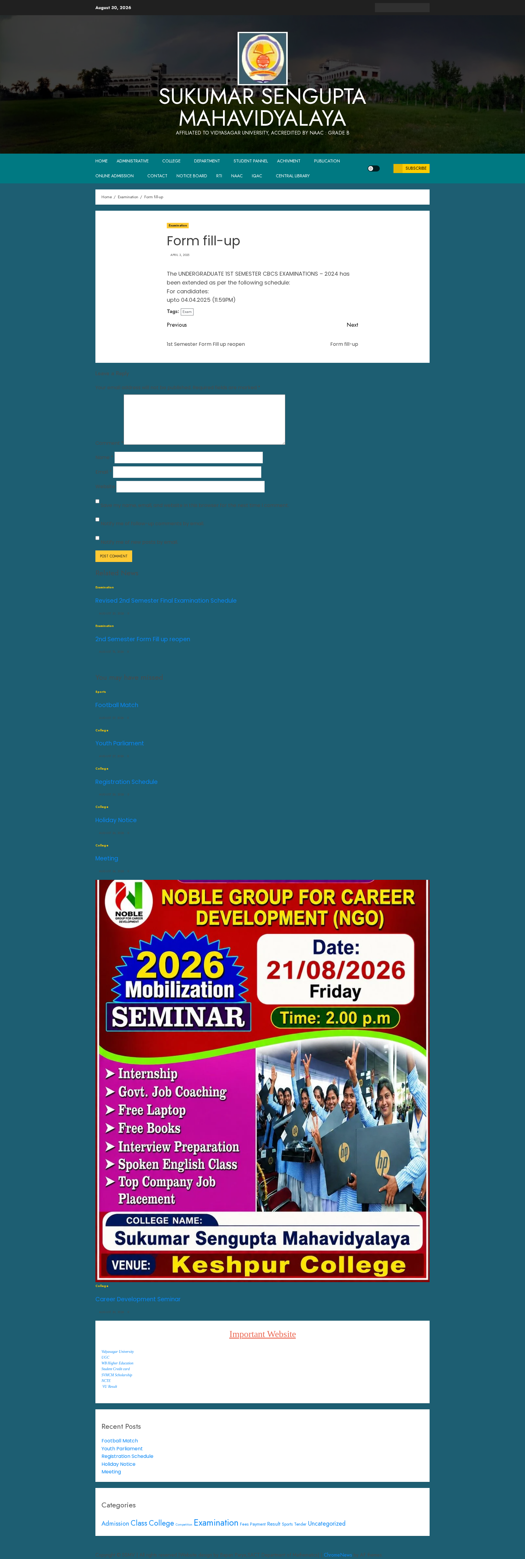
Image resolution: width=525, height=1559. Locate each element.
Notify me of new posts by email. (139, 542)
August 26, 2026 (111, 794)
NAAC (237, 176)
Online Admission (114, 176)
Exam (187, 312)
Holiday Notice (116, 820)
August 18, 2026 (111, 652)
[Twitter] (388, 1546)
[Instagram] (425, 1546)
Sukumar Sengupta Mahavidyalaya (262, 107)
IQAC (257, 176)
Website (105, 486)
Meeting (106, 858)
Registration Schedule (126, 782)
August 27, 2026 (111, 718)
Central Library (293, 176)
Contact (157, 176)
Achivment (288, 161)
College (171, 161)
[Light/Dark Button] (374, 168)
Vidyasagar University (117, 1352)
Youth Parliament (119, 743)
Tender (300, 1524)
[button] (386, 168)
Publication (327, 161)
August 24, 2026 (111, 871)
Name (104, 457)
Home (101, 161)
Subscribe (416, 168)
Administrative (133, 161)
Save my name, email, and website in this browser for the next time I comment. (195, 505)
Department (207, 161)
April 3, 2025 (180, 255)
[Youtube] (415, 1546)
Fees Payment (253, 1524)
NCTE (106, 1381)
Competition (184, 1524)
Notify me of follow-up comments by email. (152, 523)
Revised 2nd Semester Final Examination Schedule (166, 601)
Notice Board (192, 176)
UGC (105, 1357)
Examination (178, 225)
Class (139, 1523)
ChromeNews (338, 1554)
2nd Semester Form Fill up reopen (142, 639)
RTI (219, 176)
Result (273, 1524)
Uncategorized (326, 1523)
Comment (109, 443)
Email (103, 471)
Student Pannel (251, 161)
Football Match (116, 705)
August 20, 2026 (111, 613)
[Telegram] (406, 1546)
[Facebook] (379, 1546)
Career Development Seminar (138, 1299)
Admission (115, 1523)
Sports (100, 691)
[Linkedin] (397, 1546)
